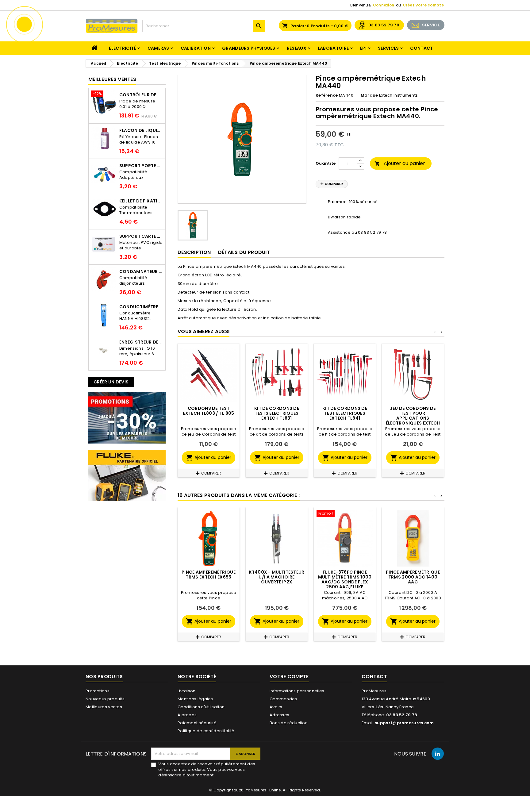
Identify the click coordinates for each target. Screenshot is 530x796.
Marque (369, 95)
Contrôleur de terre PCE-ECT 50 (141, 94)
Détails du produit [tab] (244, 252)
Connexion (383, 5)
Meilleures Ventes (112, 79)
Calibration (196, 48)
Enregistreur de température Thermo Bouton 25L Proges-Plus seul (141, 342)
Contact (421, 48)
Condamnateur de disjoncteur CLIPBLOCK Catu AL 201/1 (141, 271)
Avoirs (276, 707)
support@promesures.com (404, 723)
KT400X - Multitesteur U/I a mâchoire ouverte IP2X (276, 577)
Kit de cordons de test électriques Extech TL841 (344, 413)
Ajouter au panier (399, 163)
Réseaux (296, 48)
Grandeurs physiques (248, 48)
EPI (363, 48)
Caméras (158, 48)
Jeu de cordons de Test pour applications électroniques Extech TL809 (413, 418)
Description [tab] (194, 252)
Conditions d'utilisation (201, 707)
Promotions (97, 691)
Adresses (279, 715)
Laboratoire (333, 48)
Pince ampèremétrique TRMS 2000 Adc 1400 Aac (413, 577)
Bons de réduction (289, 723)
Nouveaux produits (105, 699)
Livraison (187, 691)
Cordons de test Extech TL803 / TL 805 (208, 410)
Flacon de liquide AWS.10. (141, 130)
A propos (187, 715)
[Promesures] (127, 418)
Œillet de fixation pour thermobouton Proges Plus (141, 200)
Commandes (283, 699)
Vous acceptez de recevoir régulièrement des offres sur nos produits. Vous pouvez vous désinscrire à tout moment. (206, 769)
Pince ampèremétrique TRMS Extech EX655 (209, 574)
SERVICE (431, 25)
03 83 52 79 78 (383, 25)
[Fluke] (127, 475)
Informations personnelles (297, 691)
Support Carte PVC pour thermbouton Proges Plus (141, 236)
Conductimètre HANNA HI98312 (141, 306)
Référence (327, 95)
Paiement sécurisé (197, 723)
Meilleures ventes (104, 707)
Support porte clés (141, 165)
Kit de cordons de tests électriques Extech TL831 (276, 413)
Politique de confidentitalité (206, 731)
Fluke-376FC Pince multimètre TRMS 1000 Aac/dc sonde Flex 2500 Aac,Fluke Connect (345, 582)
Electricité (122, 48)
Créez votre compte (423, 5)
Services (388, 48)
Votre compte (289, 676)
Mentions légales (195, 699)
